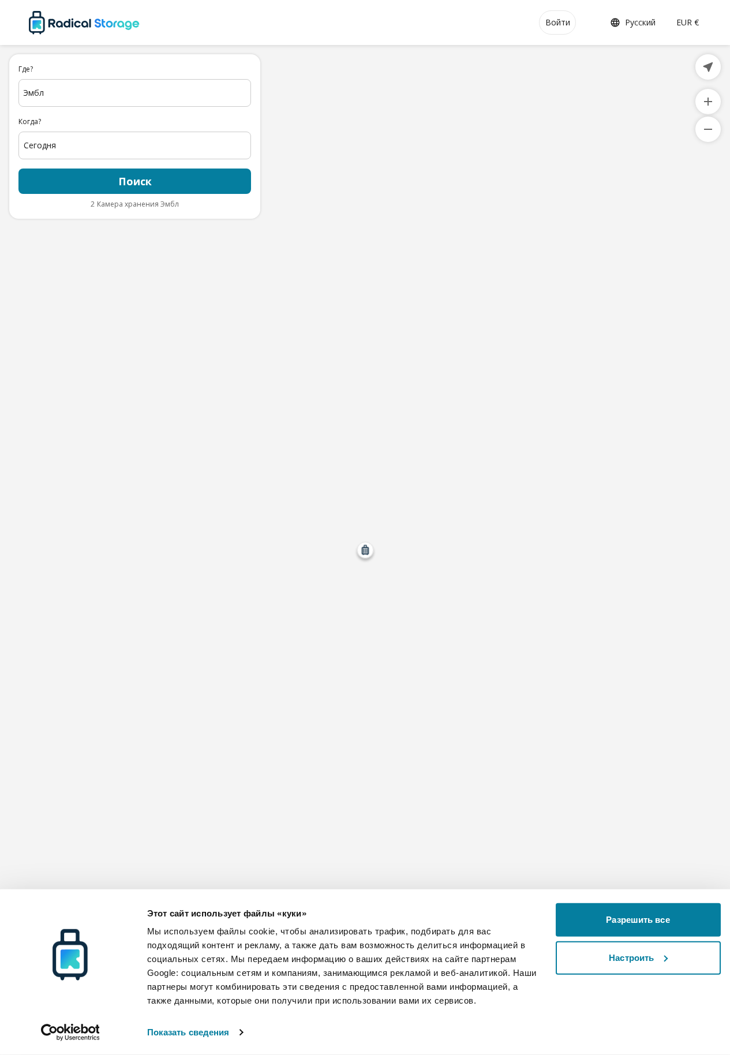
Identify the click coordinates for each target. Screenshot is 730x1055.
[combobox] (134, 93)
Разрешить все (637, 920)
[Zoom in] (708, 101)
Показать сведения (188, 1032)
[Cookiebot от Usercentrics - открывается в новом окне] (70, 1032)
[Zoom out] (708, 129)
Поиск (135, 181)
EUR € (687, 22)
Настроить (631, 957)
